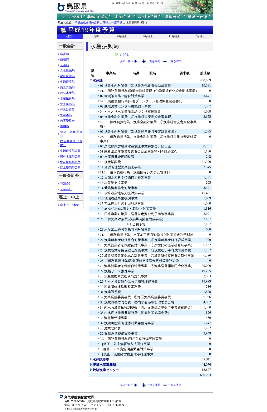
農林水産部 (67, 92)
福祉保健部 (67, 76)
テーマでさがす (72, 17)
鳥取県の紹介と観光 (97, 17)
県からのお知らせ (122, 17)
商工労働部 (67, 87)
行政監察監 (67, 109)
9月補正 (148, 36)
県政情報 (172, 17)
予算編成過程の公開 (87, 22)
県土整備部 (67, 104)
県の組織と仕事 (197, 17)
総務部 (64, 59)
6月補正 (122, 36)
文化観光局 (67, 70)
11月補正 (174, 36)
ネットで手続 (147, 17)
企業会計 (66, 189)
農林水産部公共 (70, 156)
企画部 (64, 65)
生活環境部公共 (70, 150)
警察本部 (66, 115)
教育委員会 (67, 120)
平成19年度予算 (112, 22)
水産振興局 (67, 98)
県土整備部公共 (70, 167)
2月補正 (200, 36)
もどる (124, 54)
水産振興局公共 (70, 162)
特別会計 (66, 183)
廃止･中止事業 (69, 205)
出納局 (64, 126)
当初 (96, 36)
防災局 (64, 54)
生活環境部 (67, 81)
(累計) (69, 36)
